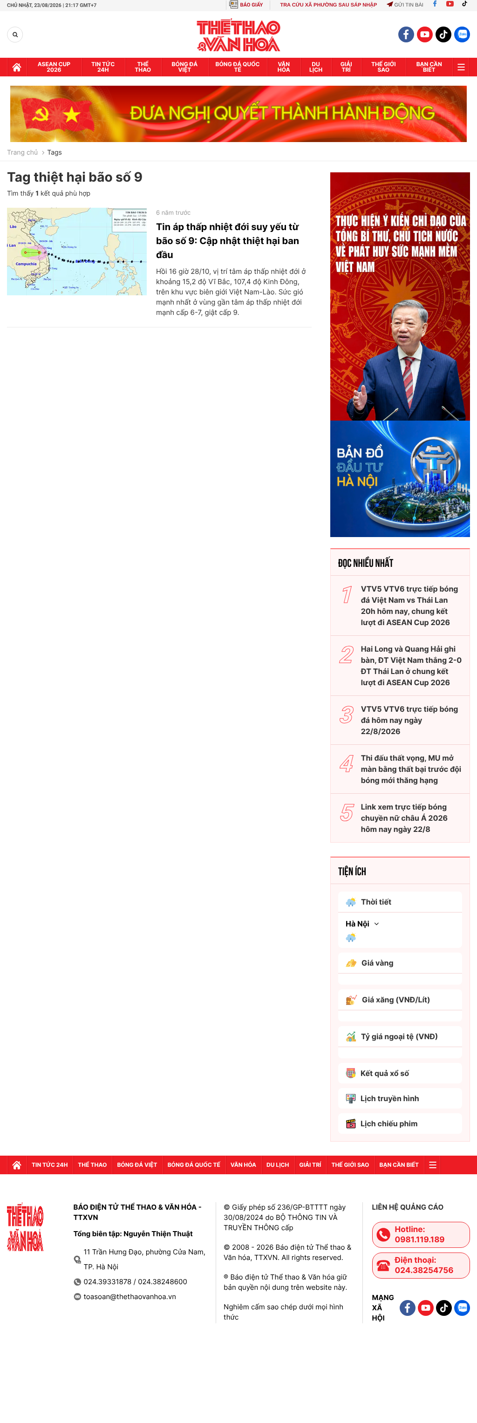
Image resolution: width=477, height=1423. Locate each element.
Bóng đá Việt (185, 67)
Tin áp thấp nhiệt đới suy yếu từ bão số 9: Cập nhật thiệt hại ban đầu (227, 240)
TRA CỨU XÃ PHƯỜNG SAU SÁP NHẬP (328, 5)
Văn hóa (284, 67)
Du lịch (315, 67)
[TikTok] (466, 5)
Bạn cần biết (429, 67)
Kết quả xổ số (385, 1073)
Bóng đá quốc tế (238, 67)
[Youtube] (450, 5)
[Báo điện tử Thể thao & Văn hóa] (238, 34)
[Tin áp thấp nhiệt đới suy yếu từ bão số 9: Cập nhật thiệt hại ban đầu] (77, 251)
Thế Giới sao (383, 67)
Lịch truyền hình (390, 1098)
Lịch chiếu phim (389, 1123)
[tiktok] (443, 34)
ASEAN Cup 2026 (54, 67)
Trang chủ (22, 153)
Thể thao (143, 67)
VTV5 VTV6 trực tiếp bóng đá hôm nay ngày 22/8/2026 (409, 720)
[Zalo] (462, 34)
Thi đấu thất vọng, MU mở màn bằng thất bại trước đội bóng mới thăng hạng (411, 769)
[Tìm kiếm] (15, 35)
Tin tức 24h (103, 67)
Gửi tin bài (408, 5)
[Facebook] (434, 5)
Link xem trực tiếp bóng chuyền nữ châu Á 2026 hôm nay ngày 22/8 (404, 818)
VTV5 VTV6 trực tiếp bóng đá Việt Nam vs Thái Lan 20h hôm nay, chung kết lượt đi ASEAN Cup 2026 (409, 605)
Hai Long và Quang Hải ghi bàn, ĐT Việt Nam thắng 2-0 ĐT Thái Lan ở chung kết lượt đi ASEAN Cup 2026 (411, 665)
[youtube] (425, 34)
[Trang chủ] (17, 67)
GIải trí (346, 67)
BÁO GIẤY (251, 5)
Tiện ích (352, 871)
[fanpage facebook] (406, 34)
